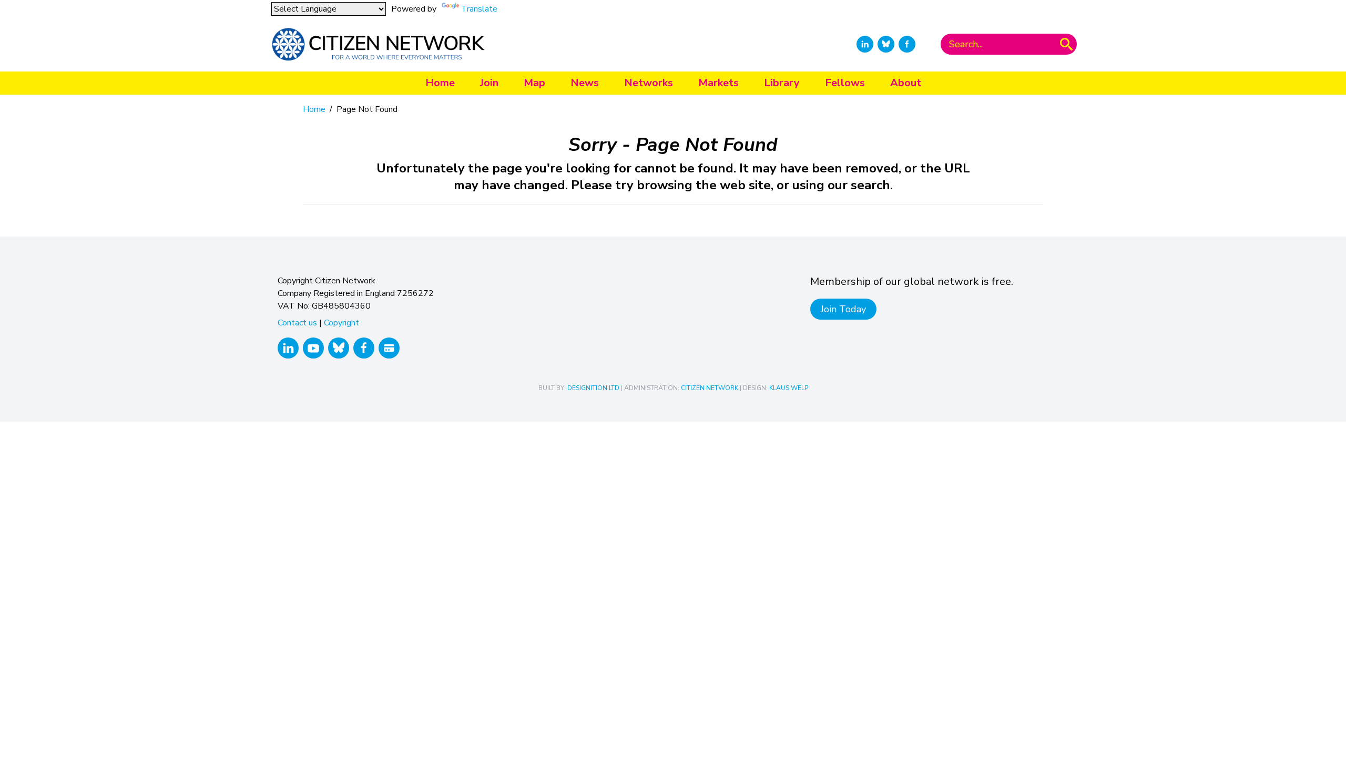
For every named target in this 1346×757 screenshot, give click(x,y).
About (905, 83)
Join (489, 83)
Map (534, 83)
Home (440, 83)
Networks (648, 83)
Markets (718, 83)
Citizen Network (709, 388)
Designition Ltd (593, 388)
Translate (479, 9)
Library (782, 83)
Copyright (341, 323)
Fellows (845, 83)
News (584, 83)
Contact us (297, 323)
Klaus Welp (788, 388)
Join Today (843, 309)
